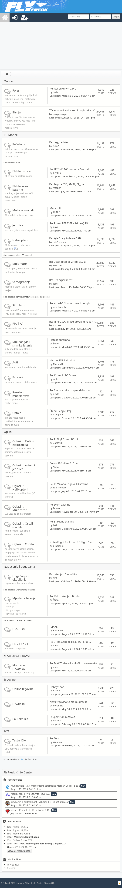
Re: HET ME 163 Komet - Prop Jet (69, 169)
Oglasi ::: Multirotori (19, 508)
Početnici (18, 144)
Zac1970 (58, 442)
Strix (55, 92)
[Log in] (14, 17)
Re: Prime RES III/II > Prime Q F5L (69, 223)
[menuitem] (5, 17)
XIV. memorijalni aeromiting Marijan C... (73, 110)
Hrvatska (18, 704)
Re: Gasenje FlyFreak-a (63, 88)
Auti (15, 362)
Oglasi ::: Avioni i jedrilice (23, 467)
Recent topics (14, 779)
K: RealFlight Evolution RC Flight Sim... (72, 542)
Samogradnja (21, 282)
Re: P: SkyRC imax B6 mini (65, 439)
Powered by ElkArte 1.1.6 (25, 883)
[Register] (24, 17)
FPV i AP (18, 323)
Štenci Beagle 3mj (60, 411)
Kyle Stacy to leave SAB (38, 793)
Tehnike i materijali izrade (27, 296)
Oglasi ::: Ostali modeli (22, 525)
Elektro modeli (22, 171)
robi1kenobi (59, 242)
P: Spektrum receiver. (62, 717)
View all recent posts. (19, 850)
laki (55, 525)
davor (56, 226)
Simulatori (19, 305)
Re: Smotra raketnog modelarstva (70, 390)
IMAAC (54, 627)
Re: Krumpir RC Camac (63, 375)
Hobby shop (57, 687)
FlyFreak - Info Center (18, 772)
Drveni (56, 508)
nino (55, 577)
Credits (39, 883)
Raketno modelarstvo (21, 394)
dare (55, 283)
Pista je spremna (60, 340)
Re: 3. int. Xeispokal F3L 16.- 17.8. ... (70, 642)
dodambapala (31, 836)
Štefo (56, 343)
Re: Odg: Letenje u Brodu (65, 596)
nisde (56, 393)
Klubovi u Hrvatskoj (19, 667)
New (83, 786)
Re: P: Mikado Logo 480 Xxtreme (69, 484)
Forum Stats (14, 821)
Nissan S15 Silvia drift (63, 360)
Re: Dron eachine (60, 504)
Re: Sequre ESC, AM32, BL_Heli (67, 184)
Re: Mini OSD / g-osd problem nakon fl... (73, 321)
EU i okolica (20, 719)
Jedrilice (17, 225)
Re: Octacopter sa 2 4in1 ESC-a (67, 261)
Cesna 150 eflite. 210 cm (64, 463)
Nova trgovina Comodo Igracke (68, 702)
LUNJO (56, 212)
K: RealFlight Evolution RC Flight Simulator (46, 801)
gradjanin (58, 414)
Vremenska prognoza (25, 589)
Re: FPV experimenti (61, 280)
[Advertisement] (61, 46)
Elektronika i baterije (20, 188)
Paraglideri (45, 296)
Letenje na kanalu (23, 620)
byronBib (58, 705)
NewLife (57, 265)
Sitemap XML (49, 883)
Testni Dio (19, 740)
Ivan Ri (57, 690)
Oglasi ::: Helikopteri (20, 487)
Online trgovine (23, 689)
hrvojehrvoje (60, 113)
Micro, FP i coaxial (24, 255)
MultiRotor (19, 264)
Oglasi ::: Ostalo (23, 544)
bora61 (57, 720)
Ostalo (16, 413)
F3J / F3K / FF (21, 644)
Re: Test (54, 738)
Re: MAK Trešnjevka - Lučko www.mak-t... (74, 663)
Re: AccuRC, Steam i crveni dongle (70, 303)
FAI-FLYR (58, 630)
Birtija (16, 112)
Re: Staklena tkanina (62, 521)
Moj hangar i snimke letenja (22, 343)
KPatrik (57, 172)
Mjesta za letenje (23, 598)
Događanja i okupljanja (20, 577)
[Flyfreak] (5, 17)
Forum (16, 90)
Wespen (57, 187)
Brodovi (17, 377)
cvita (55, 379)
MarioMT (58, 363)
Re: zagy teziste (58, 142)
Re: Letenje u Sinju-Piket (63, 574)
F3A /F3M (19, 629)
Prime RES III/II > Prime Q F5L (35, 809)
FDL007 (57, 325)
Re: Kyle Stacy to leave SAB (65, 238)
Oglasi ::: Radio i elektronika (23, 443)
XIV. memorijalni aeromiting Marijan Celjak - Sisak (53, 785)
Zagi (18, 162)
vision (56, 145)
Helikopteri (20, 240)
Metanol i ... (57, 208)
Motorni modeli (23, 210)
